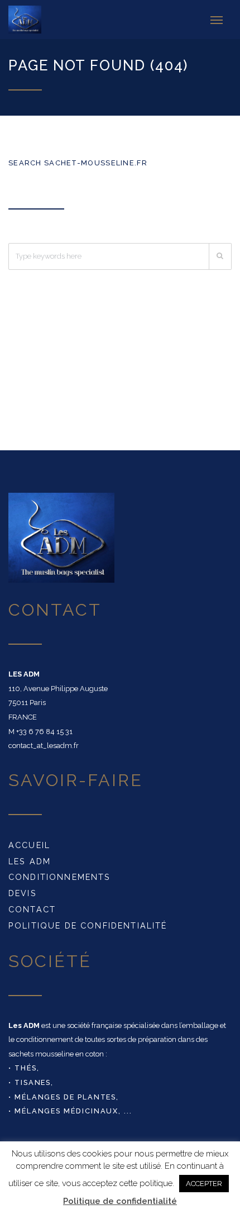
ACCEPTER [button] (204, 1183)
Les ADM (29, 861)
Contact (32, 909)
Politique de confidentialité (87, 925)
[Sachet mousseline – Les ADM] (30, 20)
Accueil (29, 845)
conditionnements (59, 877)
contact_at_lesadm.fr (43, 745)
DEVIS (22, 893)
